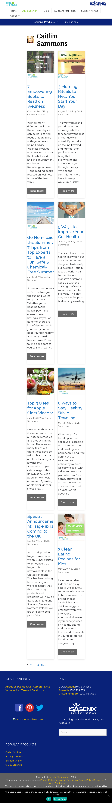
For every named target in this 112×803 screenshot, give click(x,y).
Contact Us (24, 686)
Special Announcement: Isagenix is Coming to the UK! (40, 526)
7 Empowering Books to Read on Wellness (39, 96)
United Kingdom (69, 693)
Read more (37, 190)
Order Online (13, 752)
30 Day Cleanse (14, 756)
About (13, 16)
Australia (64, 690)
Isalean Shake (13, 760)
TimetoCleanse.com (59, 777)
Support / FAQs (89, 11)
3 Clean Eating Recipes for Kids (69, 556)
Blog (46, 11)
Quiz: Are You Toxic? (65, 11)
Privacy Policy (47, 780)
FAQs (47, 686)
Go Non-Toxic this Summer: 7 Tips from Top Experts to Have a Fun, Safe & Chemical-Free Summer (40, 254)
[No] (108, 795)
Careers (37, 686)
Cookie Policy (85, 780)
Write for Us (12, 690)
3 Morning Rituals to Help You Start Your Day (67, 96)
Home (13, 11)
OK (49, 799)
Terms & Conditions (32, 690)
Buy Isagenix (71, 22)
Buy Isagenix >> (30, 11)
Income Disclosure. (56, 783)
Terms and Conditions (66, 780)
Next (45, 665)
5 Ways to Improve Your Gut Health (70, 231)
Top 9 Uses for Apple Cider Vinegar (40, 408)
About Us (11, 686)
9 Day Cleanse (13, 764)
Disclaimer (98, 780)
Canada (70, 686)
